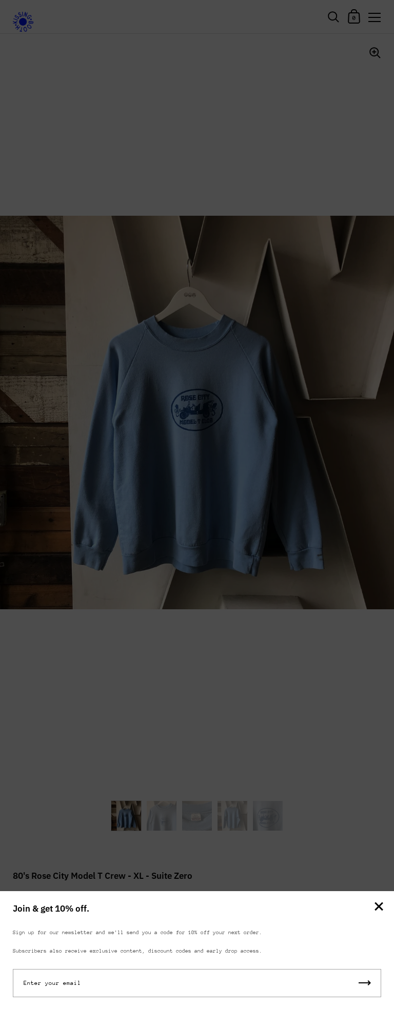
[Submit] (365, 983)
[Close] (378, 907)
